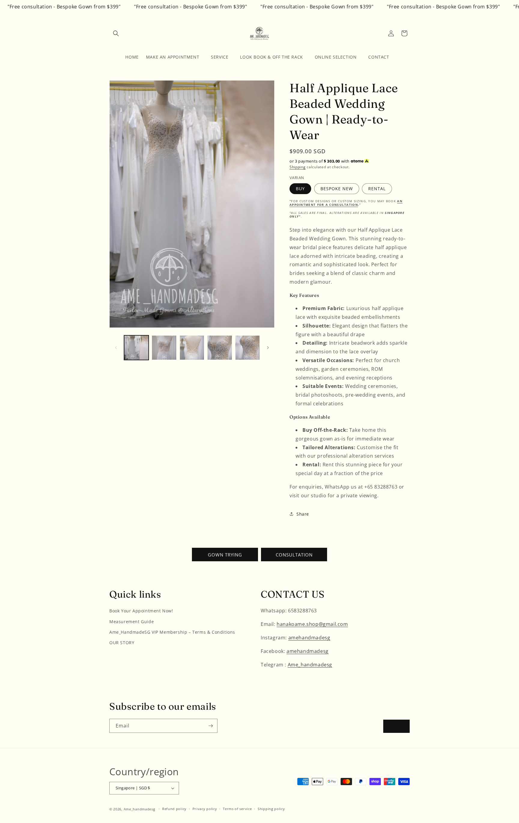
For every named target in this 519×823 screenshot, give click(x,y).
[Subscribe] (210, 726)
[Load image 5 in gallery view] (247, 347)
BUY (300, 188)
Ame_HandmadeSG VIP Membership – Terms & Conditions (172, 632)
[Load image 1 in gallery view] (136, 347)
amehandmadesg (309, 637)
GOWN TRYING (225, 555)
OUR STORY (121, 642)
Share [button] (302, 514)
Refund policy (174, 808)
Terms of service (237, 808)
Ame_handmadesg (310, 664)
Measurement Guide (131, 621)
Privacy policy (205, 808)
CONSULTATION (294, 555)
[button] (116, 33)
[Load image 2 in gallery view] (164, 347)
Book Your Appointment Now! (141, 611)
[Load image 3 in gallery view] (192, 347)
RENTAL (377, 188)
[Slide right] (268, 347)
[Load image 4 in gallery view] (219, 347)
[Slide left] (116, 347)
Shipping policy (271, 808)
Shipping (298, 166)
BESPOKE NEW (336, 188)
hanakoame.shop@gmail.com (312, 624)
